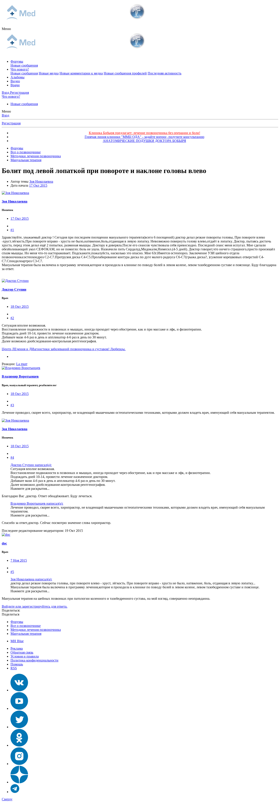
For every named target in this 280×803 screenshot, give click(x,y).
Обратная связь (21, 652)
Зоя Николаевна (41, 181)
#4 (12, 457)
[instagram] (19, 764)
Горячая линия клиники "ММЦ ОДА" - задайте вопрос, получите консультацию (144, 137)
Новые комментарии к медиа (81, 73)
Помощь (16, 664)
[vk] (19, 690)
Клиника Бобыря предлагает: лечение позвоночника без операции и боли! (144, 133)
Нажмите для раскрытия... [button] (29, 488)
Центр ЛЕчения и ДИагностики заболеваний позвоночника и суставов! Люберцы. (64, 349)
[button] (6, 29)
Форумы (16, 61)
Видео (15, 81)
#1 (12, 230)
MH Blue (17, 641)
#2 (12, 318)
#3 (12, 405)
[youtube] (19, 708)
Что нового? (19, 69)
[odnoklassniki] (19, 745)
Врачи (15, 85)
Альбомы (17, 77)
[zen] (19, 782)
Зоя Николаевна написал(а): (31, 579)
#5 (12, 572)
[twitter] (19, 727)
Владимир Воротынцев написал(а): (36, 503)
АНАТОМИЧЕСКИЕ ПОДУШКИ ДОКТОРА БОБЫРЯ (144, 141)
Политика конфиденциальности (34, 660)
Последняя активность (164, 73)
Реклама (16, 648)
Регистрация (11, 123)
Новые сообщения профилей (125, 73)
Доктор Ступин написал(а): (31, 465)
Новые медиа (49, 73)
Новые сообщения (24, 65)
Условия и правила (24, 656)
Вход (5, 115)
